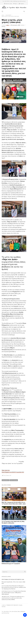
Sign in (16, 3)
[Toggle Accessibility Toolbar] (25, 615)
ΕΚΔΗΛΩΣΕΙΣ (5, 480)
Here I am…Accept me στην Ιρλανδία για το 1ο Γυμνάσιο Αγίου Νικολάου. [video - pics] (13, 503)
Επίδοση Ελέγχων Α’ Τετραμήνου (11, 563)
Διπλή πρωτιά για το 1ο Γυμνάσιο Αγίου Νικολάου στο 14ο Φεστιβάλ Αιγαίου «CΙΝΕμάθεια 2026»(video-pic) (14, 592)
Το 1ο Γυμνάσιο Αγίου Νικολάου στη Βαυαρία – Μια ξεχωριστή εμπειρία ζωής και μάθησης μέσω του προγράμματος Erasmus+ (14, 587)
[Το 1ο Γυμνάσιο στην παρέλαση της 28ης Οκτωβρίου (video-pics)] (14, 507)
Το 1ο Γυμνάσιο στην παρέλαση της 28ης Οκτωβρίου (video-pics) (13, 522)
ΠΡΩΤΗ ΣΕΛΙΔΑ (13, 480)
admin (7, 25)
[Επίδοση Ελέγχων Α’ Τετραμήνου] (14, 526)
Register (22, 3)
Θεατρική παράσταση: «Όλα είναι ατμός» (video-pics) (13, 582)
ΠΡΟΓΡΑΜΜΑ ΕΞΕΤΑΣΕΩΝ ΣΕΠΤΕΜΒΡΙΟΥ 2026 (13, 579)
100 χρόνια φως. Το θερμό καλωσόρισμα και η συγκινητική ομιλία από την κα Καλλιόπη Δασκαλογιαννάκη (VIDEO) (13, 598)
